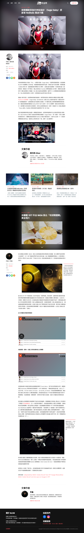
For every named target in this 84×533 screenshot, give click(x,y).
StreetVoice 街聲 (47, 523)
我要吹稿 (74, 3)
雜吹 (19, 3)
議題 (12, 3)
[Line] (12, 78)
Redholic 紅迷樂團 (23, 99)
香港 (7, 72)
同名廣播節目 (26, 403)
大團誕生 (12, 68)
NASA (8, 269)
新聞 (15, 3)
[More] (14, 78)
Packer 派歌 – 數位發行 (57, 523)
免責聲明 (8, 528)
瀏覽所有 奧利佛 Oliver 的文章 (37, 163)
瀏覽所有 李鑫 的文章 (35, 500)
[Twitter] (9, 78)
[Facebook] (7, 78)
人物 (8, 3)
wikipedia (26, 475)
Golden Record (9, 272)
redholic (11, 72)
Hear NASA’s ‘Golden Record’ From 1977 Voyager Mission (45, 475)
